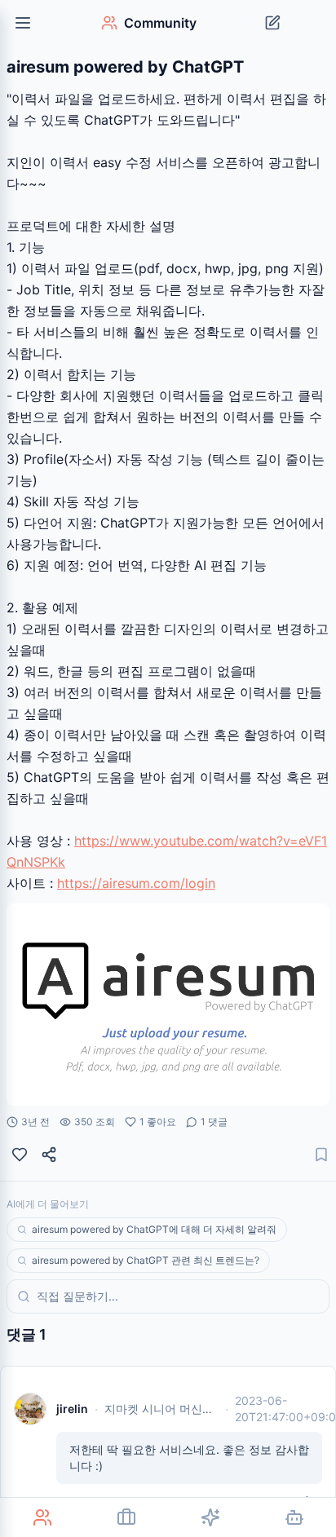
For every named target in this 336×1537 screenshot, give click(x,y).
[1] (20, 1155)
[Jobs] (126, 1517)
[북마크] (321, 1154)
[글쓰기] (272, 23)
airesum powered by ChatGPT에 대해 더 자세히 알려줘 (154, 1229)
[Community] (42, 1517)
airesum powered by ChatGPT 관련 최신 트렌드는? (145, 1260)
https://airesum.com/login (136, 883)
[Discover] (210, 1517)
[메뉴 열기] (23, 23)
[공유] (49, 1155)
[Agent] (294, 1517)
